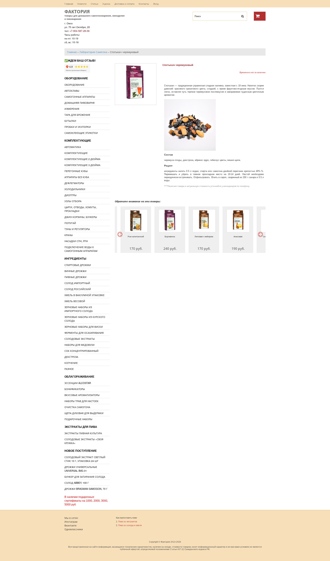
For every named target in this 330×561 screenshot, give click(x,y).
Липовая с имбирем (198, 236)
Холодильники (74, 189)
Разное (69, 369)
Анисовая (232, 236)
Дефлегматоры (74, 183)
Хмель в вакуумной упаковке (84, 295)
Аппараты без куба (76, 177)
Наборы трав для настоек (81, 401)
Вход (155, 3)
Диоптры (70, 195)
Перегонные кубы (76, 171)
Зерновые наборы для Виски (83, 326)
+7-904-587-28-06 (80, 31)
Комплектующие (76, 153)
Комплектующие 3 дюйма (82, 165)
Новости (81, 3)
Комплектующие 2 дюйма (82, 159)
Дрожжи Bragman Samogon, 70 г (85, 488)
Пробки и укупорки (77, 127)
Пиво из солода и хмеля (130, 525)
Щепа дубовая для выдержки (83, 413)
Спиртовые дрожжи (77, 265)
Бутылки (70, 120)
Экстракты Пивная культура (83, 433)
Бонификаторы (74, 389)
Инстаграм (70, 521)
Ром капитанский (130, 236)
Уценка (106, 3)
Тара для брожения (77, 114)
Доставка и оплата (124, 3)
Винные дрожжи (75, 271)
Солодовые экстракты (79, 338)
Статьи (94, 3)
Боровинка (164, 236)
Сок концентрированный (81, 350)
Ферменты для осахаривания (84, 332)
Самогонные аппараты (79, 96)
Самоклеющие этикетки (81, 133)
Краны (68, 235)
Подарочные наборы (78, 419)
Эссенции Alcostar (77, 383)
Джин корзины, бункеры (80, 217)
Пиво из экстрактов (127, 521)
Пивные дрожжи (75, 277)
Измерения (71, 108)
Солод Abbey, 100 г (76, 482)
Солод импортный (77, 283)
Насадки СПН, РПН (76, 241)
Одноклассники (73, 529)
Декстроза (71, 357)
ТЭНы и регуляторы (77, 229)
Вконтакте (70, 525)
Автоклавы (71, 90)
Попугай (70, 223)
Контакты (144, 3)
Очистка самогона (77, 407)
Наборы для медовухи (79, 344)
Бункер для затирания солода (84, 476)
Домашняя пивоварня (79, 102)
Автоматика (72, 147)
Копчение (71, 363)
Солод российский (77, 289)
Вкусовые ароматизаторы (82, 395)
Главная (68, 3)
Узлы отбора (72, 201)
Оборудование (74, 84)
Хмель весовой (74, 301)
